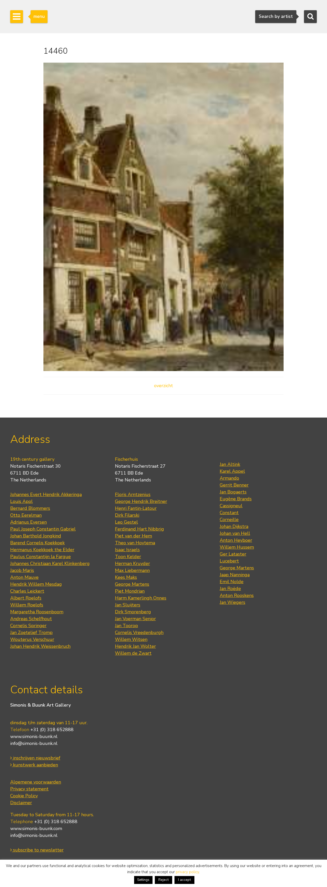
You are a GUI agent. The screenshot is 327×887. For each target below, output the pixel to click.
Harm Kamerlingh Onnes (140, 598)
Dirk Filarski (127, 515)
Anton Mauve (24, 577)
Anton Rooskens (237, 595)
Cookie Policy (24, 796)
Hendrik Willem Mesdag (36, 584)
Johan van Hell (235, 533)
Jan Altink (230, 464)
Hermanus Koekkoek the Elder (42, 550)
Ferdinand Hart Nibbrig (139, 529)
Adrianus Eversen (28, 522)
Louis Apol (21, 501)
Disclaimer (21, 803)
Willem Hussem (237, 547)
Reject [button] (163, 879)
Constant (229, 513)
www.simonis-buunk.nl (33, 736)
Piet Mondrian (130, 591)
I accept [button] (184, 879)
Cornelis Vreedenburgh (139, 632)
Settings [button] (143, 880)
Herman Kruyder (132, 563)
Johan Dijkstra (234, 526)
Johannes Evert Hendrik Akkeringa (46, 494)
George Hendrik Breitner (141, 501)
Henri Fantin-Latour (136, 508)
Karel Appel (232, 471)
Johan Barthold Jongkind (35, 536)
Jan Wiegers (232, 602)
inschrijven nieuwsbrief (36, 758)
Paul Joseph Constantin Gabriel (43, 529)
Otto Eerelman (26, 515)
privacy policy (187, 871)
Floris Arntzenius (132, 494)
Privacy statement (29, 789)
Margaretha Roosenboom (36, 612)
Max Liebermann (132, 570)
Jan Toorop (126, 626)
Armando (229, 478)
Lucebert (229, 561)
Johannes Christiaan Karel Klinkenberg (50, 563)
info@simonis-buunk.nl (33, 743)
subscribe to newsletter (38, 850)
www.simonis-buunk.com (36, 828)
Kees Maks (126, 577)
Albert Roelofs (25, 598)
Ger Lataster (233, 554)
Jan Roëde (230, 588)
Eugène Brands (236, 499)
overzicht (163, 386)
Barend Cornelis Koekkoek (37, 543)
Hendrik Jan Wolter (135, 646)
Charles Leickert (27, 591)
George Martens (132, 584)
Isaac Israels (127, 550)
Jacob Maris (22, 570)
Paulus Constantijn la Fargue (40, 557)
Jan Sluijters (127, 605)
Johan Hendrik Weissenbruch (40, 646)
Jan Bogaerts (233, 492)
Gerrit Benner (234, 485)
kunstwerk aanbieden (35, 765)
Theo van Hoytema (135, 543)
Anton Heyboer (236, 540)
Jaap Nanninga (235, 575)
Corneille (229, 519)
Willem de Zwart (133, 653)
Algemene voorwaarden (35, 782)
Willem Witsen (131, 639)
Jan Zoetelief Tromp (31, 632)
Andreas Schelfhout (31, 619)
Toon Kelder (128, 557)
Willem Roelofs (26, 605)
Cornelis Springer (28, 626)
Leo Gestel (126, 522)
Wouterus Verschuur (32, 639)
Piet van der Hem (133, 536)
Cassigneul (231, 506)
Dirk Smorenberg (133, 612)
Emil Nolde (231, 582)
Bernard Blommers (30, 508)
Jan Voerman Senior (135, 619)
